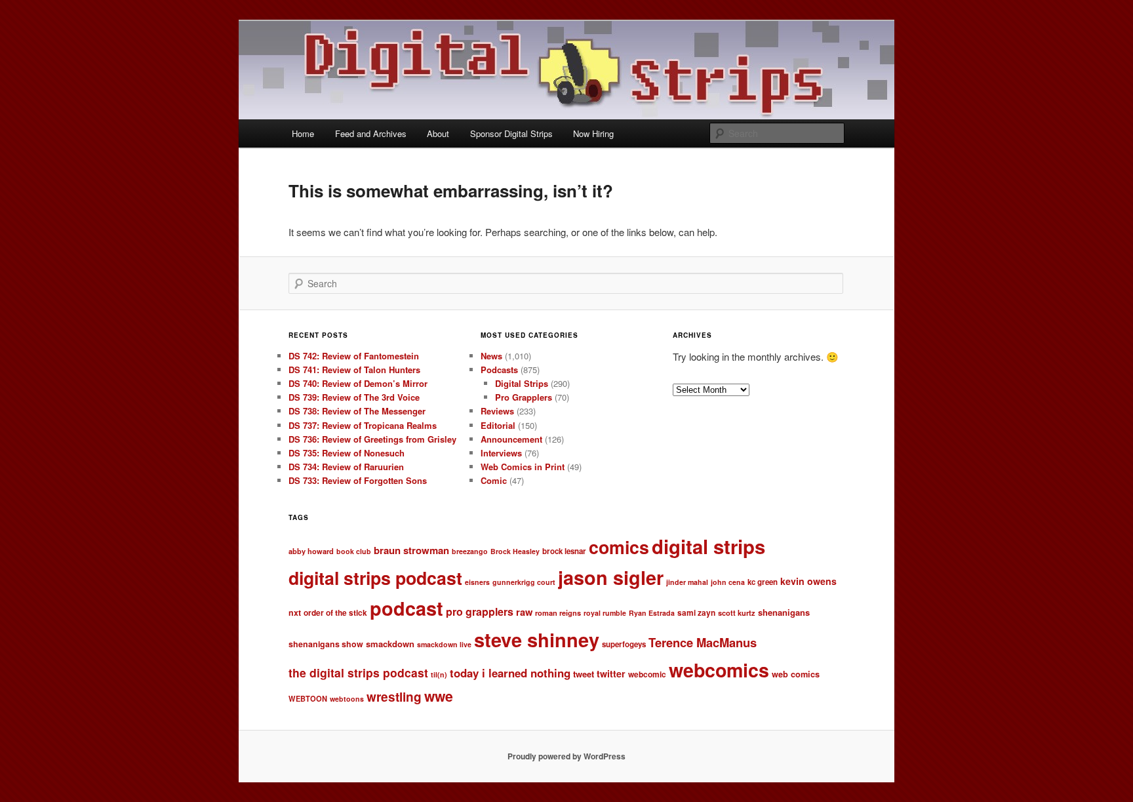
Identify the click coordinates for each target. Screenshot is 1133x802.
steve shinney (536, 639)
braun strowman (411, 550)
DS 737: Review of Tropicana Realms (362, 425)
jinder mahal (687, 582)
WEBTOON (307, 698)
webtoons (347, 699)
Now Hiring (593, 133)
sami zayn (696, 612)
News (491, 356)
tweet (583, 674)
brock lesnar (564, 551)
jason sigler (611, 577)
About (438, 133)
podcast (406, 608)
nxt (294, 612)
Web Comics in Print (523, 466)
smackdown (390, 643)
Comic (494, 480)
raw (524, 612)
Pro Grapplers (523, 397)
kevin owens (808, 581)
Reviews (497, 411)
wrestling (394, 697)
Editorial (498, 425)
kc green (762, 582)
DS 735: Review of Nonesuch (346, 453)
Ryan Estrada (652, 613)
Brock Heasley (515, 551)
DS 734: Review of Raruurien (346, 466)
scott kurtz (736, 612)
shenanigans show (325, 644)
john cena (728, 582)
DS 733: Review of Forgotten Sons (357, 480)
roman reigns (558, 612)
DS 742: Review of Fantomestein (353, 356)
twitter (611, 673)
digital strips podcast (375, 577)
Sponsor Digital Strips (511, 133)
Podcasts (499, 369)
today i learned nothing (510, 673)
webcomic (647, 674)
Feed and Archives (371, 133)
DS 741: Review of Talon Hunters (354, 369)
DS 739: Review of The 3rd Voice (354, 397)
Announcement (511, 439)
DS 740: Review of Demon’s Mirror (357, 383)
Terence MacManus (702, 642)
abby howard (311, 551)
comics (619, 546)
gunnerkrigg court (523, 582)
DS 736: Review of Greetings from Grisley (372, 439)
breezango (470, 551)
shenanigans (784, 612)
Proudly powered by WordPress (566, 756)
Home (303, 133)
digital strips (708, 546)
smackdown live (444, 644)
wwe (438, 696)
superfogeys (624, 644)
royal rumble (605, 613)
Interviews (501, 453)
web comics (796, 674)
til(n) (439, 674)
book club (353, 551)
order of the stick (335, 612)
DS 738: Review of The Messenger (357, 411)
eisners (477, 582)
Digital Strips (521, 383)
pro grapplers (479, 611)
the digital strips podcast (358, 672)
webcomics (719, 669)
